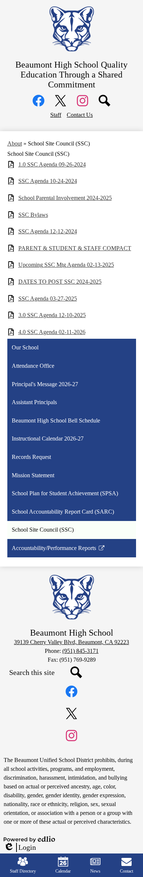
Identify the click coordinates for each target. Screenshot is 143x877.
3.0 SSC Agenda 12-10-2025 (52, 315)
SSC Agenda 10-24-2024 (47, 181)
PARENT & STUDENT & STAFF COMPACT (74, 248)
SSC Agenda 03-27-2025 (47, 298)
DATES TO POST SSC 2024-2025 (60, 281)
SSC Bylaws (33, 215)
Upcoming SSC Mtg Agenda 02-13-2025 (66, 265)
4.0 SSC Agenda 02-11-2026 (51, 332)
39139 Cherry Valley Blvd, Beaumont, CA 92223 (71, 642)
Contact (126, 871)
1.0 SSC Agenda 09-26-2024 (52, 164)
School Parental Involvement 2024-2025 (65, 198)
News (95, 871)
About (14, 143)
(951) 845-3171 (80, 651)
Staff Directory (23, 871)
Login (20, 847)
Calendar (63, 871)
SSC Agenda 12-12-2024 (47, 231)
